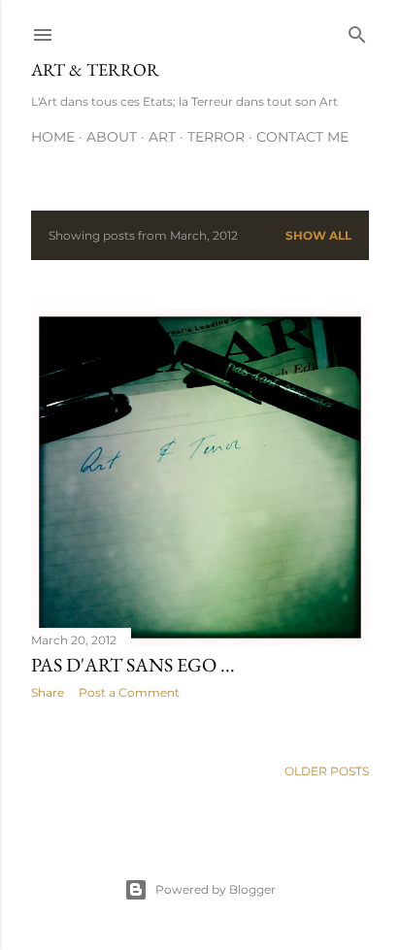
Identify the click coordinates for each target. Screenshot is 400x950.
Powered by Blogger (215, 889)
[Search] (357, 30)
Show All (318, 235)
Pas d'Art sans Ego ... (133, 664)
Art (162, 137)
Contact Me (302, 137)
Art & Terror (95, 69)
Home (53, 137)
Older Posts (326, 771)
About (111, 137)
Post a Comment (129, 692)
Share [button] (47, 692)
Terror (216, 137)
